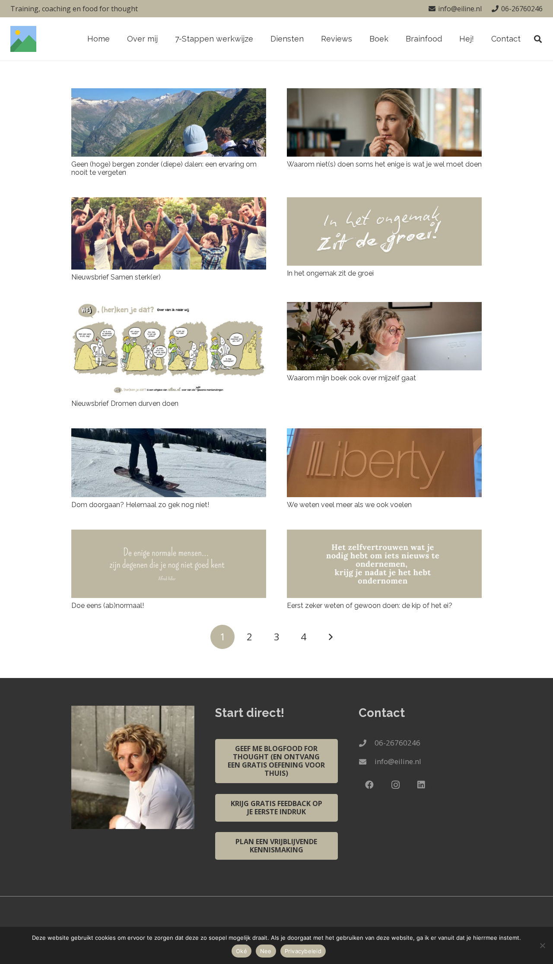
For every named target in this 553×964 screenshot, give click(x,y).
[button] (309, 39)
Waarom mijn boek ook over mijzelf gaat (351, 378)
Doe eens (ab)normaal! (107, 605)
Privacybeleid (303, 951)
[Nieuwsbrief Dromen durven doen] (168, 349)
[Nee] (542, 945)
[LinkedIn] (421, 785)
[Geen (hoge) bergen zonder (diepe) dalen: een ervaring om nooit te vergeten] (168, 122)
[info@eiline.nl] (367, 761)
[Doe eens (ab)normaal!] (168, 564)
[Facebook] (369, 785)
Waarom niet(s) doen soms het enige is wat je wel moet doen (384, 164)
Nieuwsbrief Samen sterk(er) (116, 277)
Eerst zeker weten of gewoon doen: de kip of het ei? (369, 605)
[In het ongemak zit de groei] (384, 231)
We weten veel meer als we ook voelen (349, 505)
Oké (241, 951)
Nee (266, 951)
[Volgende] (330, 637)
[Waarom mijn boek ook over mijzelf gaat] (384, 336)
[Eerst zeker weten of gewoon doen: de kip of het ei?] (384, 564)
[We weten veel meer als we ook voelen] (384, 462)
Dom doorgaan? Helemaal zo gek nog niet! (140, 505)
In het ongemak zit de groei (330, 273)
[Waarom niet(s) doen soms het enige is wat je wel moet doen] (384, 122)
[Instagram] (395, 785)
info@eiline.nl (398, 761)
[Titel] (23, 39)
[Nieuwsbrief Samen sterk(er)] (168, 233)
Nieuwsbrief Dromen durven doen (124, 403)
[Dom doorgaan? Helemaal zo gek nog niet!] (168, 462)
